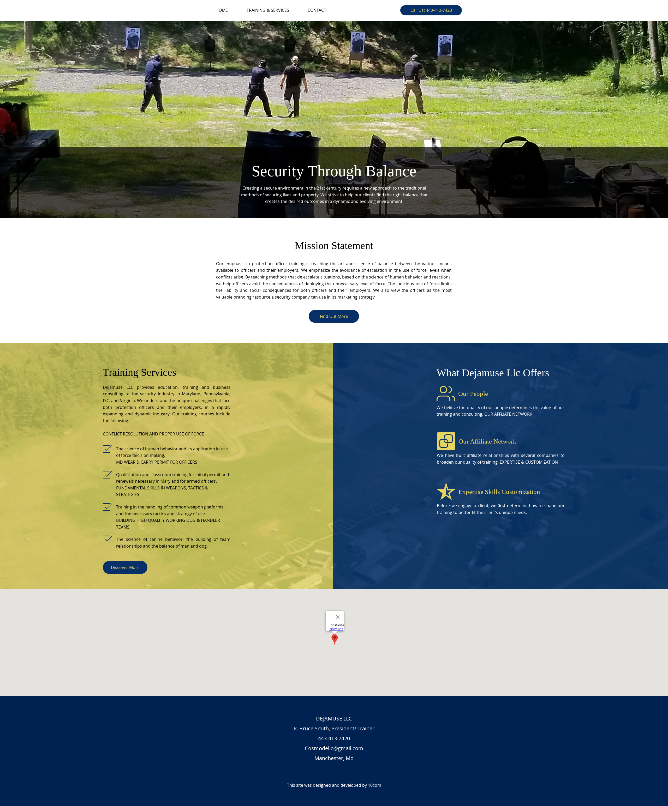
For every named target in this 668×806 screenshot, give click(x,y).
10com (374, 785)
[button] (431, 10)
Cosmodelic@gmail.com (334, 748)
